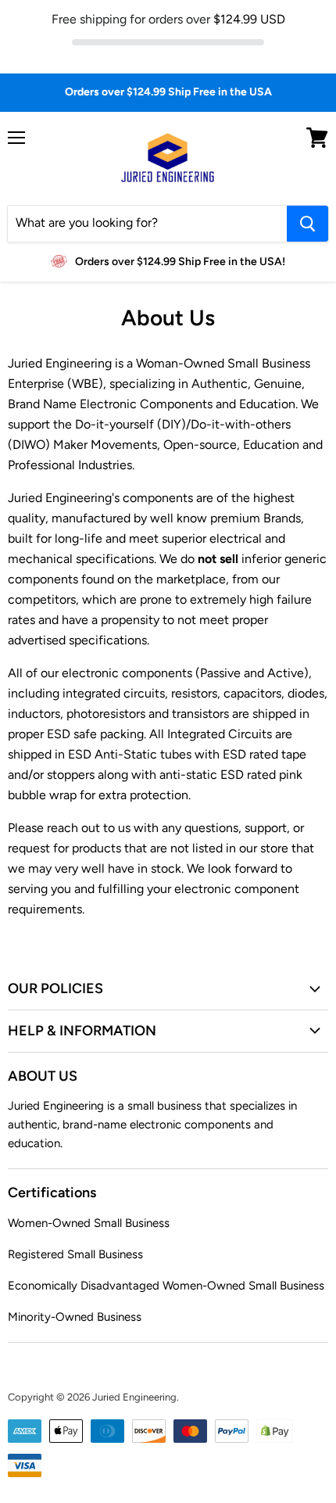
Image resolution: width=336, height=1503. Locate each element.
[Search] (307, 224)
